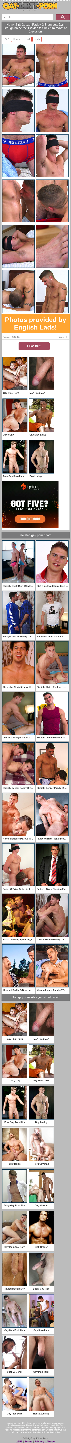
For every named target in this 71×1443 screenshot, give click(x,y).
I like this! (34, 346)
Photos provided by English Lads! (35, 323)
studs (37, 39)
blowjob (17, 39)
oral (28, 39)
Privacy (39, 1441)
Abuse (50, 1441)
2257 (19, 1441)
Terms (28, 1441)
